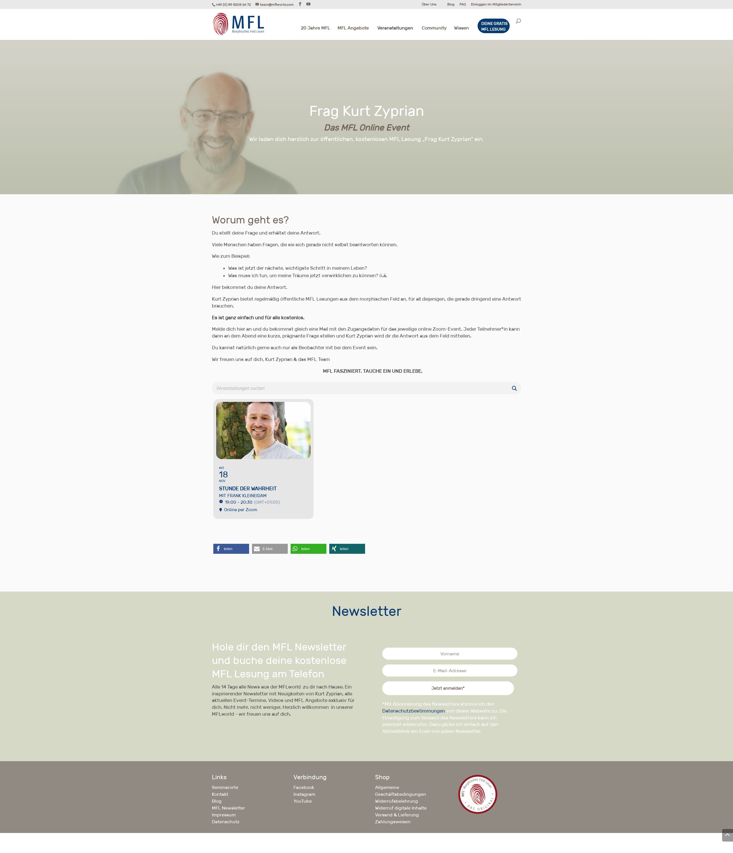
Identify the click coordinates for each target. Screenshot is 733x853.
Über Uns (429, 4)
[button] (231, 549)
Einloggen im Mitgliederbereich (496, 4)
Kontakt (220, 794)
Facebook (303, 787)
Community (434, 28)
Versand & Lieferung (397, 815)
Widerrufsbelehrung (396, 801)
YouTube (302, 801)
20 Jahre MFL (315, 28)
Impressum (224, 815)
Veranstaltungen (395, 28)
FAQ (463, 4)
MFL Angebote (353, 28)
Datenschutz (225, 821)
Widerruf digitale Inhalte (401, 808)
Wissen (461, 28)
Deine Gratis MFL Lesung (494, 26)
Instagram (304, 794)
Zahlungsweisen (393, 821)
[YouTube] (308, 4)
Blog (450, 4)
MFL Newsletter (228, 808)
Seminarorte (225, 787)
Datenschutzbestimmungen (413, 711)
